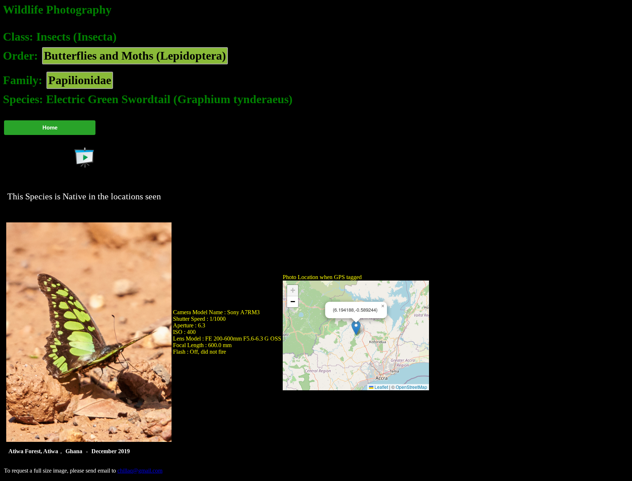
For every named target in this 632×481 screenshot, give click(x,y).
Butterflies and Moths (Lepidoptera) (135, 55)
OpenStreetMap (411, 387)
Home (49, 127)
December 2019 (110, 451)
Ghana (73, 451)
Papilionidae (79, 80)
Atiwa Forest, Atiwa (33, 451)
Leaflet (380, 387)
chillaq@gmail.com (139, 470)
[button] (356, 327)
